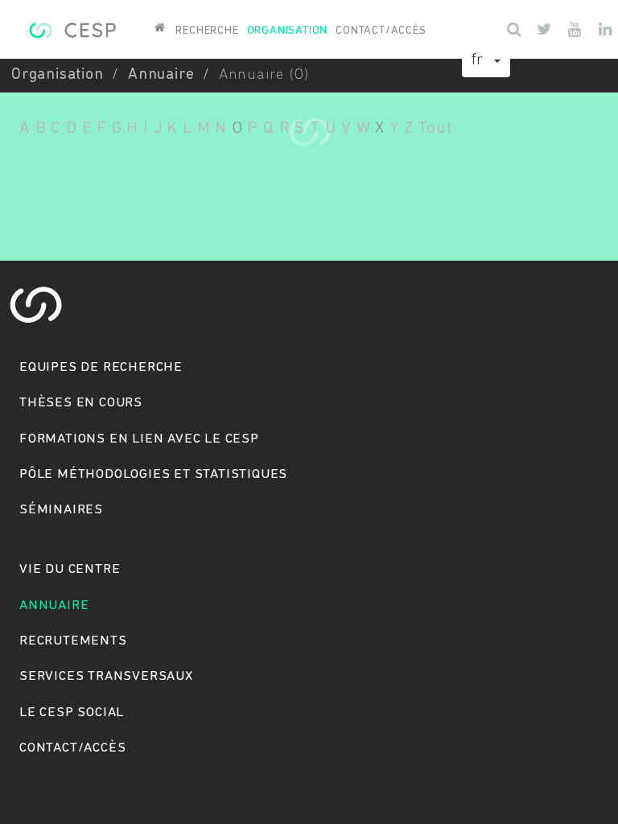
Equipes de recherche (101, 367)
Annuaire (161, 75)
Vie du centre (69, 569)
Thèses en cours (80, 403)
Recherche (206, 31)
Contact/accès (381, 31)
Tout (435, 128)
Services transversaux (106, 676)
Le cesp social (71, 712)
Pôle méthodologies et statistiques (153, 474)
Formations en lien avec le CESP (139, 439)
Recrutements (73, 641)
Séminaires (61, 510)
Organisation (287, 31)
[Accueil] (72, 28)
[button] (486, 61)
